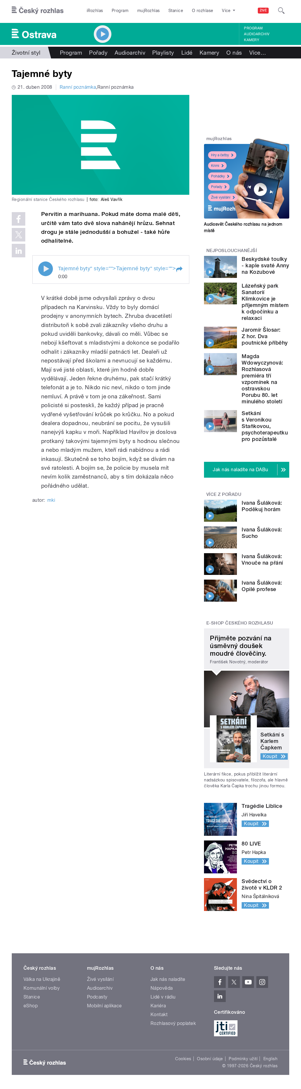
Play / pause (45, 268)
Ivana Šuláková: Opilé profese (262, 586)
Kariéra (158, 1006)
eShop (31, 1006)
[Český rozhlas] (37, 10)
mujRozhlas (148, 10)
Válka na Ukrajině (42, 979)
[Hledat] (281, 10)
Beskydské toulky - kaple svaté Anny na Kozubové (265, 265)
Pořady (98, 52)
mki (51, 500)
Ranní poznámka (78, 87)
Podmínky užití (243, 1058)
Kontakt (159, 1014)
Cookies (183, 1058)
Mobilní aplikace (104, 1006)
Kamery (251, 40)
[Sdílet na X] (18, 234)
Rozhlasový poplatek (173, 1023)
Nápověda (161, 988)
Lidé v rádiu (163, 997)
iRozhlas (95, 10)
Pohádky (218, 176)
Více (257, 52)
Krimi (215, 166)
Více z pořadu (223, 494)
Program (120, 10)
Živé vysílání (220, 197)
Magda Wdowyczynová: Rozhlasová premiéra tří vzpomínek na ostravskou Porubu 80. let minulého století (262, 379)
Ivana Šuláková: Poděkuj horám (262, 506)
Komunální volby (42, 988)
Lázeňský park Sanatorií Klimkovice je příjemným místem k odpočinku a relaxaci (265, 302)
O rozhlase (202, 10)
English (270, 1058)
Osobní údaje (210, 1058)
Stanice (175, 10)
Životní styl (26, 52)
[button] (179, 269)
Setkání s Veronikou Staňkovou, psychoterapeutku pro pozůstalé (265, 426)
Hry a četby (220, 155)
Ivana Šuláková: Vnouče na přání (262, 559)
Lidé (187, 52)
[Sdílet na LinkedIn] (18, 250)
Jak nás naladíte (167, 979)
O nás (234, 52)
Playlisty (163, 52)
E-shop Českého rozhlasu (239, 623)
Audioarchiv (256, 34)
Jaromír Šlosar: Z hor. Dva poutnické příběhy (264, 336)
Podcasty (97, 997)
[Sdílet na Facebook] (18, 219)
